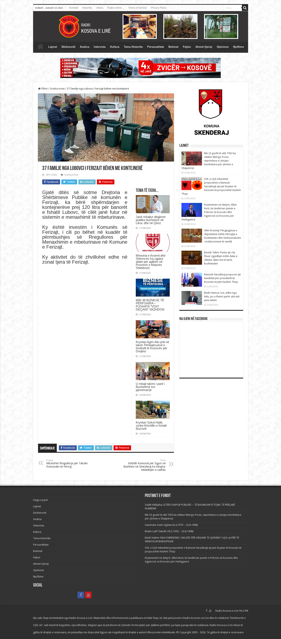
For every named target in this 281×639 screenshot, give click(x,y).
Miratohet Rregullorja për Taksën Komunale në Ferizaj (67, 463)
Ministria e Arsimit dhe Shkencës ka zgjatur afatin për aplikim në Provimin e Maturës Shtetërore (150, 262)
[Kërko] (245, 8)
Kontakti (73, 7)
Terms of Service (137, 7)
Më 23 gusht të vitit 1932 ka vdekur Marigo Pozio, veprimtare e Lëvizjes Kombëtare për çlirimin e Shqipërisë (208, 161)
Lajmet (52, 46)
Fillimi (44, 88)
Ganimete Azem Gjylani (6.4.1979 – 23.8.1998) (171, 524)
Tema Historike (133, 46)
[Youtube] (88, 595)
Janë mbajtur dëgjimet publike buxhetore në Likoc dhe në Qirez (150, 220)
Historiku (87, 7)
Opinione (223, 46)
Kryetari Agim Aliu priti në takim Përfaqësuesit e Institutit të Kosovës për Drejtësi (152, 346)
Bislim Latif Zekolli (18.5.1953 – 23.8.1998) (169, 531)
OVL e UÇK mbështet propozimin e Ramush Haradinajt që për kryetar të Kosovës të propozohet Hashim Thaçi (211, 186)
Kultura (114, 46)
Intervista (100, 46)
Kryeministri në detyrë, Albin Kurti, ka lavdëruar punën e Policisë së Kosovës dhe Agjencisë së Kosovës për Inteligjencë (209, 212)
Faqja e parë (40, 46)
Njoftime (238, 46)
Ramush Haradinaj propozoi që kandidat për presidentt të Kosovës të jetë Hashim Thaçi (222, 278)
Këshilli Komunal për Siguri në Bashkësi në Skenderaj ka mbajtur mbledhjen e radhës (144, 465)
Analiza (84, 46)
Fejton (187, 46)
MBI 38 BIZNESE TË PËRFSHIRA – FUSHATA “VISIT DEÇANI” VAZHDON (150, 304)
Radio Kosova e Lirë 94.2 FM (231, 610)
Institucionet (57, 88)
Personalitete (155, 46)
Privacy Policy (159, 7)
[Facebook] (81, 595)
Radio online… (115, 7)
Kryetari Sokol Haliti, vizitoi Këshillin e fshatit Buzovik (151, 425)
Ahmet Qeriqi (203, 46)
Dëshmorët (68, 46)
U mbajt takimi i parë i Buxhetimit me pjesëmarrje (150, 387)
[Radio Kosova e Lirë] (140, 26)
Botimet (173, 46)
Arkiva (99, 7)
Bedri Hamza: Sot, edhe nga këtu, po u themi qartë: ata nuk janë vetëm (221, 296)
